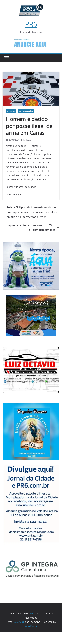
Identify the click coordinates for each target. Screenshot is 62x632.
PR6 (31, 24)
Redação (27, 139)
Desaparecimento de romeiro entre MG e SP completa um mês (29, 227)
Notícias (11, 111)
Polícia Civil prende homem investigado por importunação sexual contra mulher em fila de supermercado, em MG (32, 212)
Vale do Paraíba (26, 111)
